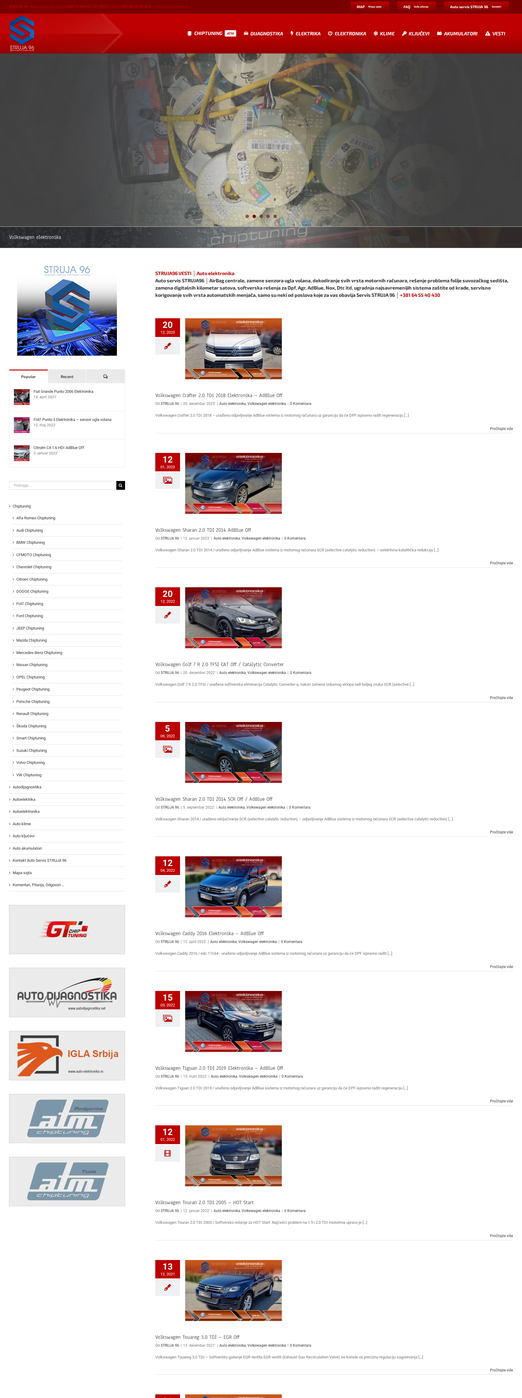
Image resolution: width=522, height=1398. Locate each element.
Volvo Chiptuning (30, 762)
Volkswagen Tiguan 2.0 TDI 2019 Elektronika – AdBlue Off (219, 1068)
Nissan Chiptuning (31, 664)
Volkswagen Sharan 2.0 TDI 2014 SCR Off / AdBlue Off (213, 799)
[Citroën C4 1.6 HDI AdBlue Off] (22, 448)
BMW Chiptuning (30, 542)
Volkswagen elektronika (266, 404)
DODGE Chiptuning (32, 591)
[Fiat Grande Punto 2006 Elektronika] (22, 392)
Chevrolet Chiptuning (33, 567)
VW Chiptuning (28, 775)
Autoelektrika (24, 799)
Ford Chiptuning (29, 616)
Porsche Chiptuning (33, 701)
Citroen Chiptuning (31, 579)
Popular (28, 376)
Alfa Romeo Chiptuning (35, 518)
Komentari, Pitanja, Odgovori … (38, 885)
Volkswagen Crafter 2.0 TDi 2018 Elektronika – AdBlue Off (218, 395)
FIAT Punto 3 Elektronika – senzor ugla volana (72, 419)
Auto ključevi (23, 836)
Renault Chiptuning (32, 713)
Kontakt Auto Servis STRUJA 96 (39, 860)
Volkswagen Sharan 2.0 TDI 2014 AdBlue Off (203, 530)
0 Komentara (300, 404)
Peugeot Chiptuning (33, 689)
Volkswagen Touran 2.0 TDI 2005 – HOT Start (204, 1202)
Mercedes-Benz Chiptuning (39, 652)
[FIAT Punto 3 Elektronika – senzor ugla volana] (22, 420)
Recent (67, 376)
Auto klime (22, 824)
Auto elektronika (232, 404)
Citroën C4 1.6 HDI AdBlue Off (59, 447)
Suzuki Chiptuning (31, 750)
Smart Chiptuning (31, 738)
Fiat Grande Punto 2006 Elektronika (63, 391)
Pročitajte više (501, 429)
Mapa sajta (22, 873)
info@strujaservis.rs (171, 7)
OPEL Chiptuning (30, 677)
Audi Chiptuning (29, 530)
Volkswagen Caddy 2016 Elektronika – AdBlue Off (209, 933)
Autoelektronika (26, 811)
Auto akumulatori (27, 848)
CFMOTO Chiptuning (33, 555)
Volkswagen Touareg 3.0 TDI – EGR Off (197, 1337)
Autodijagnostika (27, 787)
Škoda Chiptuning (31, 726)
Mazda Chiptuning (31, 640)
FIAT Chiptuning (29, 603)
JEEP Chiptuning (30, 628)
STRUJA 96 (170, 404)
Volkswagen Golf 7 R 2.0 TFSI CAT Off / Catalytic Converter (219, 664)
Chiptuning (22, 506)
